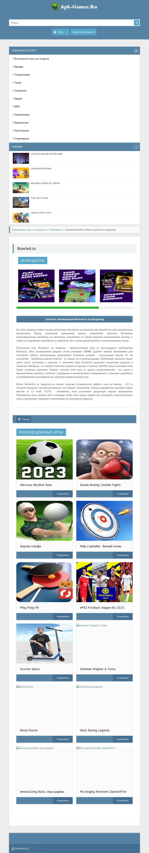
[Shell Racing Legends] (104, 705)
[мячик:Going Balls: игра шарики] (44, 766)
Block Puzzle (29, 730)
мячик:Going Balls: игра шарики (42, 791)
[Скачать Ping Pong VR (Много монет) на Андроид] (44, 582)
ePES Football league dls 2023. (102, 607)
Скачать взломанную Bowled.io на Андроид (74, 319)
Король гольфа (30, 546)
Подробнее (63, 493)
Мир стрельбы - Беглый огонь (100, 546)
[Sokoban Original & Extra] (104, 643)
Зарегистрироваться (84, 32)
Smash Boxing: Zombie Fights (100, 485)
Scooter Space (30, 669)
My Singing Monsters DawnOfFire (103, 791)
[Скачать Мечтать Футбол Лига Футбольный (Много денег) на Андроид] (44, 459)
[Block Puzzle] (44, 705)
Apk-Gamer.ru (36, 848)
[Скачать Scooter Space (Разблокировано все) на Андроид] (44, 643)
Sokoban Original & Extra (97, 669)
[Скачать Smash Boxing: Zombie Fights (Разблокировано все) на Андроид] (104, 459)
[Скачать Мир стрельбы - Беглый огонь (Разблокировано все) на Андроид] (104, 521)
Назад (25, 419)
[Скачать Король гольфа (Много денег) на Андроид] (44, 521)
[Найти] (136, 22)
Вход (61, 32)
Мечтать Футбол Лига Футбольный (36, 486)
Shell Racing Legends (95, 730)
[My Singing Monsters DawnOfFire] (104, 766)
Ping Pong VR (29, 607)
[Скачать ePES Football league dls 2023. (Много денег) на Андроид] (104, 582)
